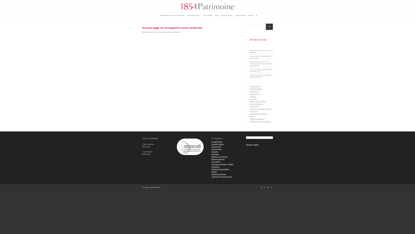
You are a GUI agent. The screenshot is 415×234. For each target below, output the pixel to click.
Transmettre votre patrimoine (260, 121)
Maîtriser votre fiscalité (258, 101)
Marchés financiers (256, 104)
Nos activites (254, 106)
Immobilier (253, 99)
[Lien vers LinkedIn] (271, 187)
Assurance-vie (254, 91)
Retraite (252, 116)
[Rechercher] (256, 15)
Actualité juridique (256, 89)
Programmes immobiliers (258, 114)
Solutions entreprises (257, 119)
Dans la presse (255, 94)
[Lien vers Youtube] (268, 187)
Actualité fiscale (255, 86)
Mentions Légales (252, 145)
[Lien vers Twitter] (261, 187)
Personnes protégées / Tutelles (261, 109)
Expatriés (253, 96)
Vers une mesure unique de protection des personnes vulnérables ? (260, 76)
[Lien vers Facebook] (264, 187)
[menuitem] (172, 15)
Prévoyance (254, 111)
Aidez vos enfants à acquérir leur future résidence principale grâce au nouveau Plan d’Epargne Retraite (261, 63)
